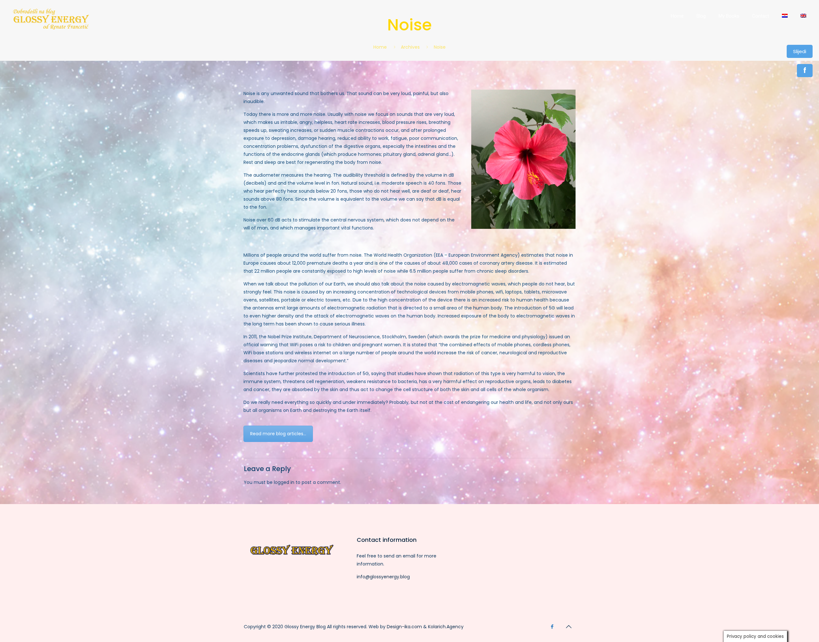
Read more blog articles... (278, 433)
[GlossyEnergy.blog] (50, 29)
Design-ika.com (404, 626)
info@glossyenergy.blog (383, 577)
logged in (284, 482)
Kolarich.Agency (446, 626)
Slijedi (799, 51)
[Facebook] (552, 626)
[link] (677, 35)
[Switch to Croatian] (784, 16)
